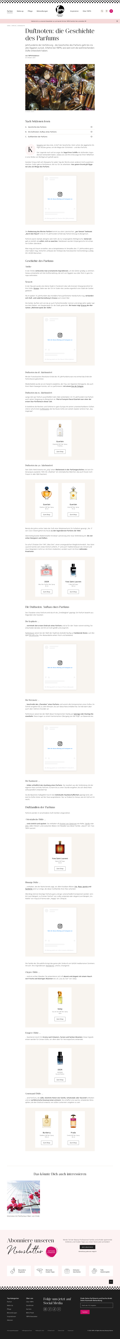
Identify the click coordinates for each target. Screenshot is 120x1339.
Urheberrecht (51, 1330)
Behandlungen (42, 11)
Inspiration (74, 11)
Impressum (70, 1330)
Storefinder (30, 1305)
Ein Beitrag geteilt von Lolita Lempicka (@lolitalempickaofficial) (63, 950)
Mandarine (50, 966)
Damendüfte (21, 25)
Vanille (87, 824)
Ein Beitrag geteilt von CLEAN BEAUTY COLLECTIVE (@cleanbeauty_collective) (68, 768)
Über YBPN (87, 11)
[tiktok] (54, 1309)
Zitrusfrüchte (34, 635)
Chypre (28, 972)
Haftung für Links (39, 1330)
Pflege (30, 11)
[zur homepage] (60, 11)
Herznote (33, 700)
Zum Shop (73, 515)
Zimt (27, 826)
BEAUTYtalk (30, 1313)
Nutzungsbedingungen (12, 1330)
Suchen (84, 1312)
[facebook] (50, 1309)
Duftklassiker (44, 409)
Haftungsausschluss (27, 1330)
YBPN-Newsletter (31, 1316)
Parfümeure (29, 633)
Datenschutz (61, 1330)
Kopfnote (33, 622)
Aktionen (10, 1320)
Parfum (10, 11)
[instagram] (45, 1309)
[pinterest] (59, 1309)
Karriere (28, 1309)
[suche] (102, 11)
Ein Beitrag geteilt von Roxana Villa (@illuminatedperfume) (61, 218)
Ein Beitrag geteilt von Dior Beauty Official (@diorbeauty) (61, 359)
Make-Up (10, 1305)
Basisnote (33, 781)
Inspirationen (11, 1316)
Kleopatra (40, 145)
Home (8, 25)
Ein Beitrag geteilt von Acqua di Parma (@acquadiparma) (61, 687)
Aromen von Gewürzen (68, 824)
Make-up (20, 11)
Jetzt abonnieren (87, 1247)
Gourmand (30, 1094)
